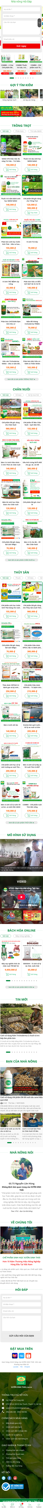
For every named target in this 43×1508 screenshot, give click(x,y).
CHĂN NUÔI (21, 389)
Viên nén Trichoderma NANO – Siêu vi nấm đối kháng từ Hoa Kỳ (11, 362)
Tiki (21, 1367)
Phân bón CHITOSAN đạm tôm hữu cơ (10, 322)
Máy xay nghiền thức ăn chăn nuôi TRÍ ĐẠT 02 (11, 965)
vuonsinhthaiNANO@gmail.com (17, 1408)
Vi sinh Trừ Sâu (32, 242)
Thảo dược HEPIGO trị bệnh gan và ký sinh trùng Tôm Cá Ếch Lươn (11, 686)
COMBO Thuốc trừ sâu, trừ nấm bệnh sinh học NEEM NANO (21, 66)
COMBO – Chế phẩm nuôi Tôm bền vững (36, 66)
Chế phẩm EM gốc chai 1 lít (32, 503)
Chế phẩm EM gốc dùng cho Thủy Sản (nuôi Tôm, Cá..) (32, 606)
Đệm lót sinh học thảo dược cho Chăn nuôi (10, 503)
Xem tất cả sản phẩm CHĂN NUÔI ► (21, 560)
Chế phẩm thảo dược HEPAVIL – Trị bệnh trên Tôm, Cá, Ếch (32, 686)
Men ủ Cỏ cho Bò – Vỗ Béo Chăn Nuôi (32, 543)
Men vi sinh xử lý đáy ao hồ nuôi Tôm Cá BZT (32, 766)
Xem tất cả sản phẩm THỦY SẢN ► (21, 823)
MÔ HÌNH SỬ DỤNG (21, 835)
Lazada (15, 1367)
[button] (5, 855)
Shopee (27, 1367)
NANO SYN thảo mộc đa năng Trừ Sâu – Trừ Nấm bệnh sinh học (11, 160)
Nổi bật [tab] (6, 131)
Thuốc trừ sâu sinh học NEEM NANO (32, 160)
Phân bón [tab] (20, 131)
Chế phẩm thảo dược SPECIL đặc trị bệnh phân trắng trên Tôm (32, 646)
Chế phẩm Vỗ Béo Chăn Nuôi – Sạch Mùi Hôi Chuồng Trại (32, 423)
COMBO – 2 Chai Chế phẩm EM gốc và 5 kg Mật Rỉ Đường (7, 66)
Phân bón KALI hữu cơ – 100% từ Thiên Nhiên (32, 362)
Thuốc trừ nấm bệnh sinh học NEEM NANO (10, 200)
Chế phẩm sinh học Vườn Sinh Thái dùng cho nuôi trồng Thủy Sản (10, 606)
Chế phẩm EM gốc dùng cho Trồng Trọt (32, 200)
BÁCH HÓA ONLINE (21, 930)
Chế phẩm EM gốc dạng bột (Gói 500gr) (11, 543)
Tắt (39, 23)
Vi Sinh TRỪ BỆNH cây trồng (11, 283)
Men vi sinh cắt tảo (11, 725)
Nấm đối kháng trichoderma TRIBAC (32, 322)
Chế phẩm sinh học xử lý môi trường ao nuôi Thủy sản (10, 766)
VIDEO (21, 881)
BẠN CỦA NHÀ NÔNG (21, 1061)
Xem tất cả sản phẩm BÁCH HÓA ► (21, 987)
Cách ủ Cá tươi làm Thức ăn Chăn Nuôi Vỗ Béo (31, 1130)
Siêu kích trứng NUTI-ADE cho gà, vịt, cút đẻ (32, 463)
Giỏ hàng (12, 169)
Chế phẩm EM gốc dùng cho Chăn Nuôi (11, 423)
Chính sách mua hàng (15, 1418)
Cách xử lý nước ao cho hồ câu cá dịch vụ (10, 1130)
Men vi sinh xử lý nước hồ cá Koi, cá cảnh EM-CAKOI (11, 806)
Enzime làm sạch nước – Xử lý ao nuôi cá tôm (32, 726)
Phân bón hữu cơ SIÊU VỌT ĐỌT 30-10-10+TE (32, 283)
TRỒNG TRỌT (21, 125)
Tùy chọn (33, 213)
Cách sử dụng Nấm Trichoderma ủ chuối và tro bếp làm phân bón (19, 1036)
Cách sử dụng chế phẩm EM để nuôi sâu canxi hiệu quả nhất (21, 1098)
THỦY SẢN (21, 572)
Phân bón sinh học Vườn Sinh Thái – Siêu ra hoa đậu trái (10, 243)
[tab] (12, 78)
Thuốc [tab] (18, 578)
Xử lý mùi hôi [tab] (33, 395)
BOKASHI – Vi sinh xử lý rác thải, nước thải (32, 965)
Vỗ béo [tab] (18, 395)
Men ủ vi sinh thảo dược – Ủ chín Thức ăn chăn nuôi (11, 463)
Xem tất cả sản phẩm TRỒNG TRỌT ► (21, 379)
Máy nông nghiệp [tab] (23, 936)
